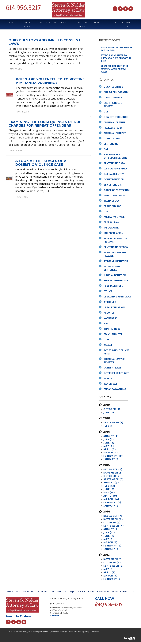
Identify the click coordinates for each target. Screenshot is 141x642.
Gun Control (112, 138)
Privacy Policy (83, 631)
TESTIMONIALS (61, 22)
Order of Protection (117, 190)
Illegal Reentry (114, 174)
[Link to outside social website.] (130, 8)
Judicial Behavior (115, 275)
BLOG (114, 22)
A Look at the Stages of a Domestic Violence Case (40, 162)
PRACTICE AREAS (27, 24)
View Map (54, 615)
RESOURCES (103, 592)
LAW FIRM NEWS (81, 24)
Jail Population (113, 233)
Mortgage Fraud (114, 195)
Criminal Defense (115, 122)
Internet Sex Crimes (116, 373)
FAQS (71, 592)
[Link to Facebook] (115, 8)
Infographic (111, 227)
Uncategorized (113, 86)
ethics (108, 291)
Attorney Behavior (116, 261)
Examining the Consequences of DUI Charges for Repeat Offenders (44, 123)
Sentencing (111, 143)
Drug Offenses (113, 97)
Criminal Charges (115, 133)
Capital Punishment (116, 168)
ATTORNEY (45, 22)
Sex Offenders (113, 184)
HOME (11, 22)
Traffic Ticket (113, 328)
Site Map (95, 631)
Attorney (110, 302)
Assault (109, 345)
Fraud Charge (112, 206)
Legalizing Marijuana (117, 296)
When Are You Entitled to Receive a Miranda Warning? (50, 81)
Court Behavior (114, 179)
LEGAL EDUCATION (114, 307)
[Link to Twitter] (120, 8)
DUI (106, 111)
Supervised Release (116, 280)
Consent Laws (112, 367)
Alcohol (109, 312)
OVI (106, 149)
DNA (106, 211)
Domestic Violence (116, 117)
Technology (111, 200)
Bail (106, 323)
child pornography (116, 92)
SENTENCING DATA (114, 163)
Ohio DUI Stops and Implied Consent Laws (45, 42)
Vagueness (110, 318)
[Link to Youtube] (125, 8)
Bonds (108, 378)
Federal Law (111, 222)
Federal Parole (113, 286)
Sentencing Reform (116, 247)
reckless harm (113, 127)
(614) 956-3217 (57, 603)
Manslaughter (113, 334)
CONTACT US (127, 24)
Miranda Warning (115, 389)
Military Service (114, 217)
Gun (106, 339)
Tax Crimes (110, 383)
